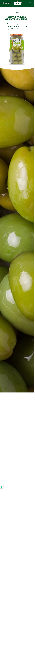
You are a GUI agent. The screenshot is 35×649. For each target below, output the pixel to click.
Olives (17, 13)
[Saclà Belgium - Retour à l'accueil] (18, 3)
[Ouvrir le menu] (30, 3)
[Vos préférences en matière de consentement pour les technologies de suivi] (1, 486)
